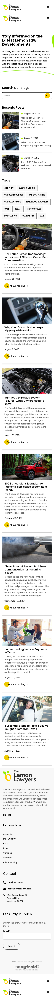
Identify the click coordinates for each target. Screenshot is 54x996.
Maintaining (10, 216)
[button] (48, 7)
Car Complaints (36, 195)
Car (42, 216)
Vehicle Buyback (12, 202)
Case (6, 209)
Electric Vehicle (27, 188)
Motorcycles (34, 209)
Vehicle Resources (13, 195)
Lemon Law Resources (37, 202)
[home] (21, 7)
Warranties (28, 216)
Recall (18, 209)
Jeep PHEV (9, 188)
